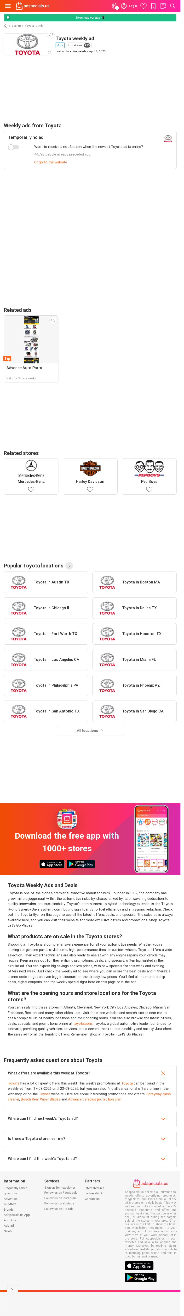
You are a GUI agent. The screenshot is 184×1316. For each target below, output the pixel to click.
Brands (9, 1209)
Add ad (9, 1225)
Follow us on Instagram (60, 1198)
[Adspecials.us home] (32, 6)
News (8, 1231)
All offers (10, 1204)
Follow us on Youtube (59, 1203)
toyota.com (82, 1023)
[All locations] (69, 566)
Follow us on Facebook (60, 1192)
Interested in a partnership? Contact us (94, 1193)
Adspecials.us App (17, 1215)
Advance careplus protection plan (94, 1099)
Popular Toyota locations (33, 566)
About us (10, 1220)
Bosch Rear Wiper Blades (40, 1099)
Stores (16, 25)
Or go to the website (50, 162)
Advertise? (11, 1199)
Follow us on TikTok (58, 1209)
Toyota (29, 25)
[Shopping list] (163, 6)
